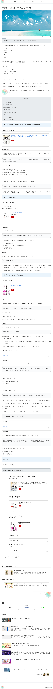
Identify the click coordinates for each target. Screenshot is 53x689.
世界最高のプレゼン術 (10, 110)
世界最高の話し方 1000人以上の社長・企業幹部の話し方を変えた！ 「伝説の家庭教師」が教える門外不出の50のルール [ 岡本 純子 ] (32, 483)
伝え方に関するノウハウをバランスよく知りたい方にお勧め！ (15, 100)
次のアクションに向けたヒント (11, 119)
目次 (25, 98)
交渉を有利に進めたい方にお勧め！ (10, 112)
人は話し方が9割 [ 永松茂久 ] (17, 212)
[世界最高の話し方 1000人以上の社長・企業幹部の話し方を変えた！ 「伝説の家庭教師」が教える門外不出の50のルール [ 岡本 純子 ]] (6, 139)
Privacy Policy (50, 685)
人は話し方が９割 (9, 105)
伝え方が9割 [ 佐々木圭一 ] (16, 285)
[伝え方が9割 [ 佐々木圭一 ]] (6, 290)
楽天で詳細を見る (6, 355)
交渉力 (7, 114)
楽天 (12, 140)
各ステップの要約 (9, 117)
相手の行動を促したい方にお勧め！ (10, 107)
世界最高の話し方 (9, 102)
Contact (45, 685)
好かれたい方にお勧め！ (8, 104)
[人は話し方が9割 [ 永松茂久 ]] (6, 217)
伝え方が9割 (8, 109)
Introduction (41, 685)
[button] (26, 610)
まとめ (5, 115)
